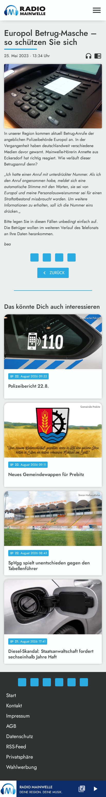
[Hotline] (84, 682)
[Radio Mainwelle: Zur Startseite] (47, 10)
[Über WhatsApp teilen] (59, 257)
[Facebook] (34, 682)
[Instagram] (47, 682)
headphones (88, 55)
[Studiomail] (71, 682)
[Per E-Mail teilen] (71, 257)
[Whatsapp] (22, 682)
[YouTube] (59, 682)
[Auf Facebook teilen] (34, 257)
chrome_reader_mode (97, 55)
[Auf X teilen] (47, 257)
